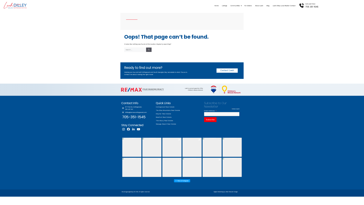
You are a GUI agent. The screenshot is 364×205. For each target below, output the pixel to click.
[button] (241, 6)
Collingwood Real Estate (165, 107)
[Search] (149, 50)
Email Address (210, 111)
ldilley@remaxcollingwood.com (136, 112)
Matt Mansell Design (232, 191)
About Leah (259, 6)
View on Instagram (183, 181)
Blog (267, 6)
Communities (235, 6)
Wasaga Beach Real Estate (166, 124)
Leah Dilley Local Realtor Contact (284, 6)
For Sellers (248, 6)
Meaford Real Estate (163, 117)
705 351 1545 (311, 6)
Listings (224, 6)
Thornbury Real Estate (164, 120)
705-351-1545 (134, 116)
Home (216, 6)
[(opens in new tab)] (142, 91)
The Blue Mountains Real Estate (168, 110)
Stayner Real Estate (163, 114)
